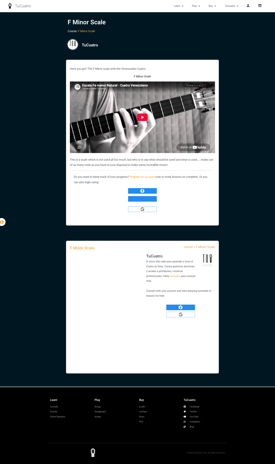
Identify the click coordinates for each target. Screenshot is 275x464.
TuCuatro (23, 6)
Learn (177, 5)
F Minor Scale (86, 31)
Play (194, 5)
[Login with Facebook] (142, 191)
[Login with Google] (142, 209)
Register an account (142, 176)
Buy (211, 5)
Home (188, 247)
